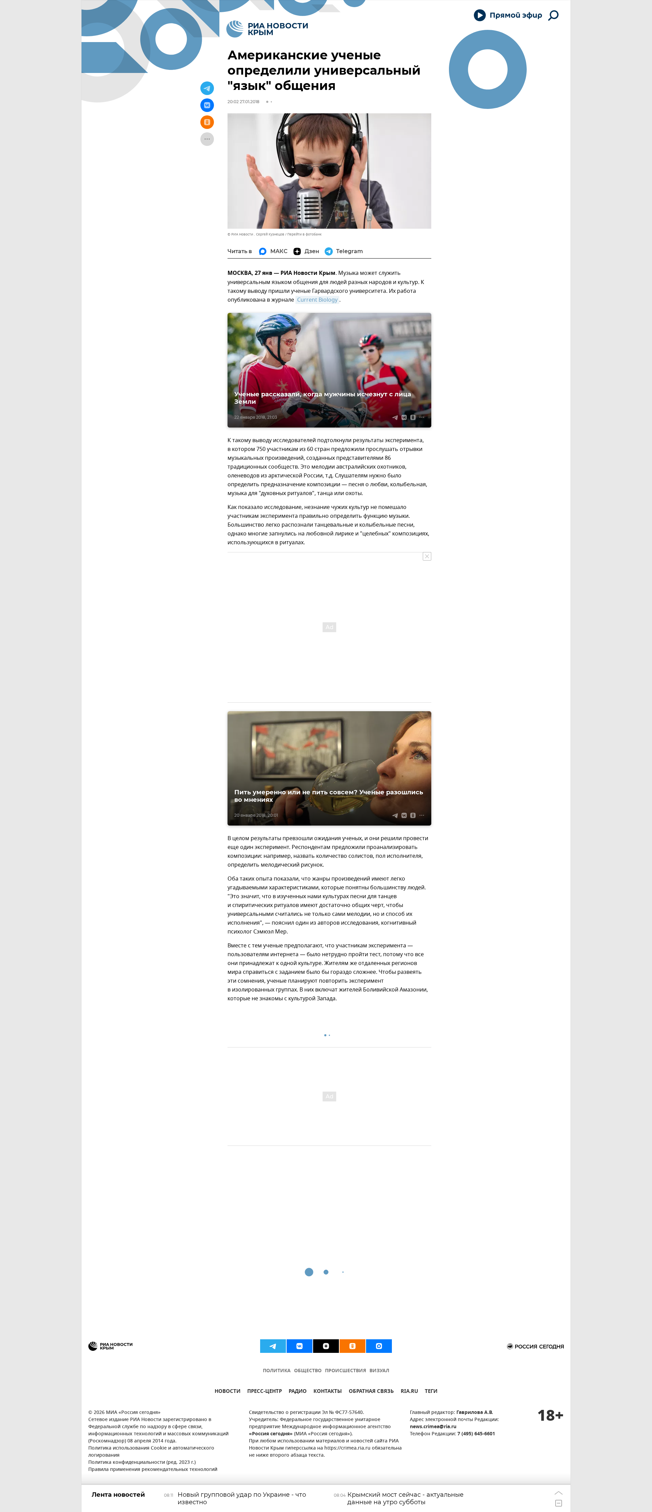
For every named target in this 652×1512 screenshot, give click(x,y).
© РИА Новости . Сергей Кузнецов (256, 234)
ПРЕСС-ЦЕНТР (264, 1392)
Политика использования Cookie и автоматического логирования (151, 1451)
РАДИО (298, 1392)
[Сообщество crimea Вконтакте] (299, 1346)
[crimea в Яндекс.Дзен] (326, 1346)
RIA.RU (409, 1392)
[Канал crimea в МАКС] (379, 1346)
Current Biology (317, 300)
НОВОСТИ (227, 1392)
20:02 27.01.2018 (243, 101)
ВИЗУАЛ (379, 1371)
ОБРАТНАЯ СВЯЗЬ (371, 1392)
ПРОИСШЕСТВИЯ (345, 1371)
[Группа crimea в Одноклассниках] (352, 1346)
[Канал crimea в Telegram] (273, 1346)
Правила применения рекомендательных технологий (152, 1470)
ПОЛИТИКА (277, 1371)
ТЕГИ (431, 1392)
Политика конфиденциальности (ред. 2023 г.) (142, 1463)
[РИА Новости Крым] (267, 29)
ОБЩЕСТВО (308, 1371)
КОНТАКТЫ (327, 1392)
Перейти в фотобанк (304, 234)
